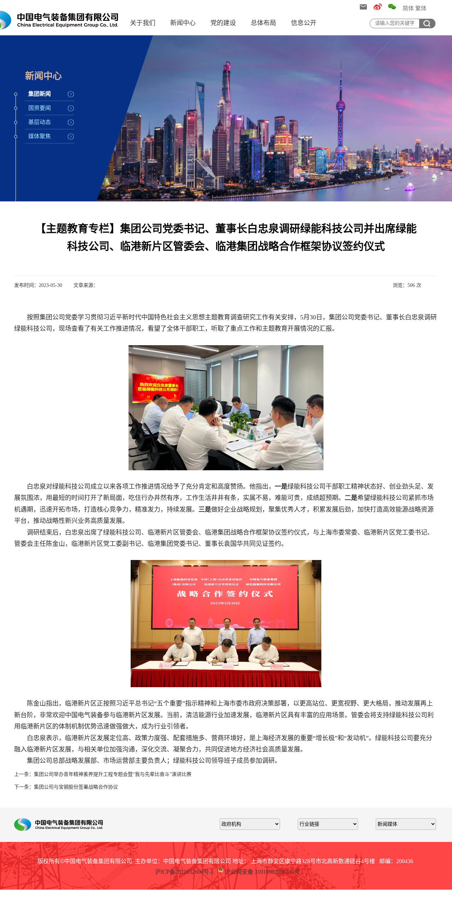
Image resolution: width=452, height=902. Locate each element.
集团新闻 (39, 94)
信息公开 (303, 22)
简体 (408, 8)
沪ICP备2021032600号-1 (184, 872)
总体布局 (263, 22)
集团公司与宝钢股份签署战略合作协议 (76, 787)
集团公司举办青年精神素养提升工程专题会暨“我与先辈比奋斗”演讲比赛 (112, 774)
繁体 (421, 8)
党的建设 (223, 22)
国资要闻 (39, 108)
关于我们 (142, 22)
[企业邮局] (363, 8)
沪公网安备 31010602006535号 (262, 872)
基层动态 (39, 122)
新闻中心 (183, 22)
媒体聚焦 (39, 136)
